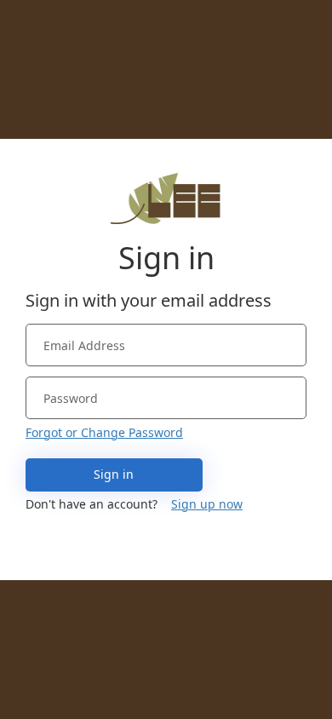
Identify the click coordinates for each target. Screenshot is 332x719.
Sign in (114, 474)
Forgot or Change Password (104, 432)
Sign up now (207, 504)
